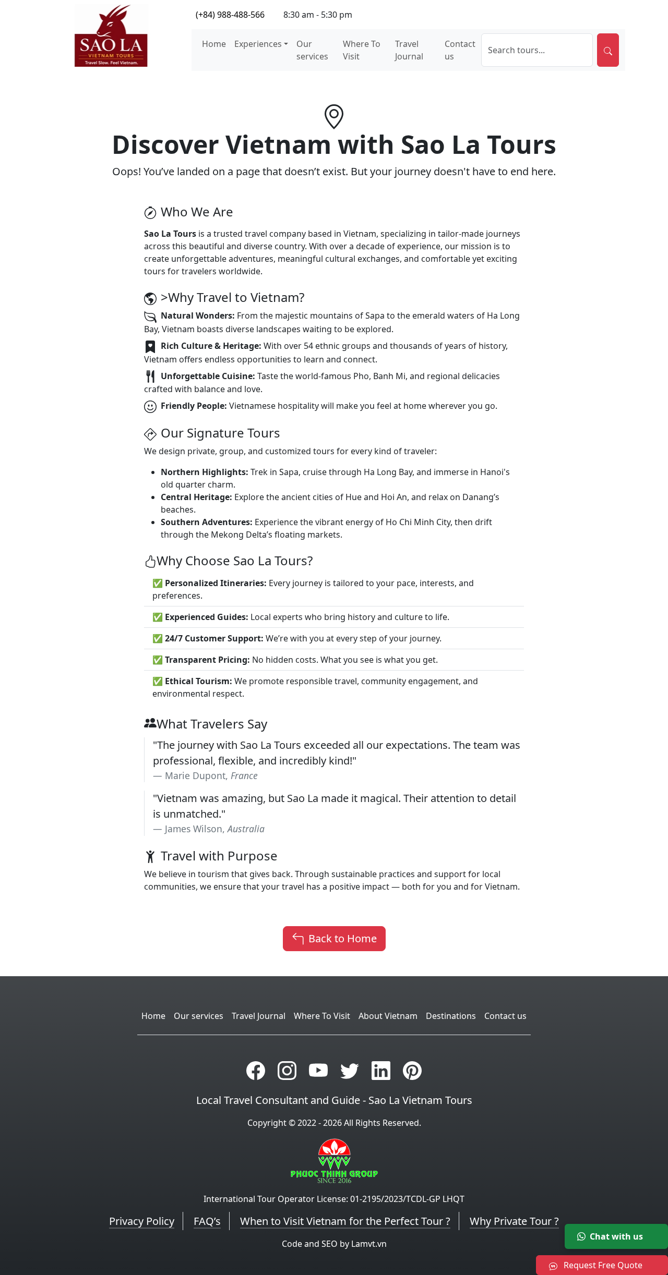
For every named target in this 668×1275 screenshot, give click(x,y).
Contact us (460, 50)
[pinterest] (412, 1070)
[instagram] (287, 1070)
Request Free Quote (602, 1265)
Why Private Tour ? (514, 1221)
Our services (312, 50)
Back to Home (342, 938)
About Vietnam (388, 1016)
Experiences (258, 44)
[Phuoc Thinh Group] (334, 1159)
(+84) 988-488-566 (230, 14)
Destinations (451, 1016)
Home (214, 44)
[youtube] (318, 1070)
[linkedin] (381, 1070)
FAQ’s (207, 1221)
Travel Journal (409, 50)
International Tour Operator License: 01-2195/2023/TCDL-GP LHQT (334, 1199)
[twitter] (349, 1070)
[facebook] (255, 1070)
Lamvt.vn (369, 1243)
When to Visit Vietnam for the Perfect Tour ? (345, 1221)
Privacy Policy (141, 1221)
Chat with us (616, 1236)
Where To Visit (361, 50)
